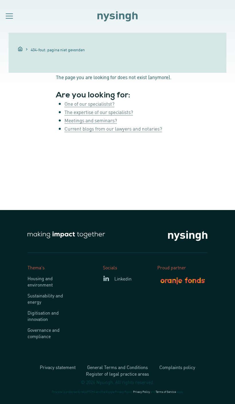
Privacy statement (58, 367)
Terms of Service (166, 391)
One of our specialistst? (89, 103)
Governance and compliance (44, 333)
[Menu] (8, 16)
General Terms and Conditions (117, 367)
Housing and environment (40, 281)
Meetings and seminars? (90, 120)
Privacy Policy (141, 391)
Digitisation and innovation (43, 315)
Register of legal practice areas (117, 373)
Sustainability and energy (45, 298)
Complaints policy (177, 367)
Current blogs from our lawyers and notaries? (113, 128)
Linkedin (123, 278)
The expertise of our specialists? (98, 111)
